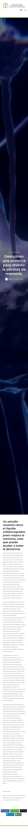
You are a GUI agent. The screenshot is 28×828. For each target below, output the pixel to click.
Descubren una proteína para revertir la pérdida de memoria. (14, 265)
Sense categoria (14, 252)
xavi (11, 279)
